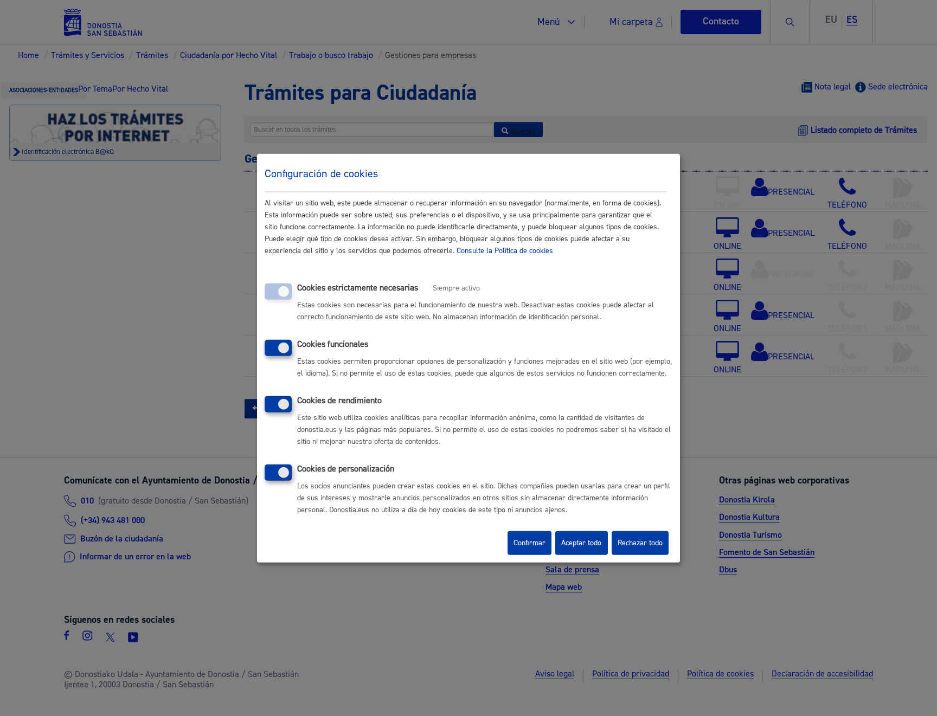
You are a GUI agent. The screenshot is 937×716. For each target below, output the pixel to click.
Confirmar (529, 543)
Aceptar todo (581, 543)
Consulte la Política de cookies (505, 251)
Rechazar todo (640, 543)
